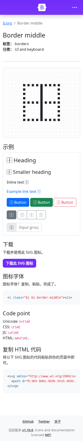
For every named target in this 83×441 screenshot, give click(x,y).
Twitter (44, 421)
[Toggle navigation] (74, 7)
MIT (48, 435)
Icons (7, 23)
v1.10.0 (27, 430)
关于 (57, 421)
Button (19, 202)
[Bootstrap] (42, 7)
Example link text (22, 191)
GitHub (28, 421)
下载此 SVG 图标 (19, 263)
